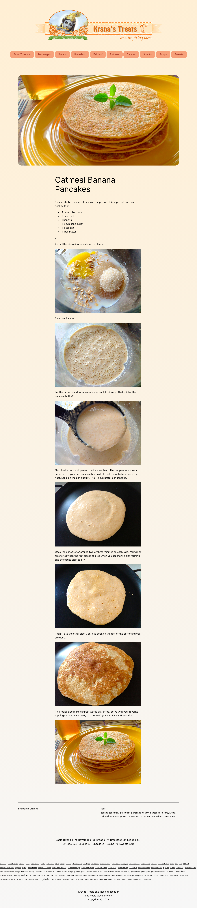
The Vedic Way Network (98, 895)
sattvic (159, 816)
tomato (149, 875)
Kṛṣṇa (172, 812)
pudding (17, 875)
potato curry (125, 872)
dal (180, 864)
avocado (3, 864)
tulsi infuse (174, 875)
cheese (68, 864)
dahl (176, 864)
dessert (186, 864)
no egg (31, 872)
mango (17, 872)
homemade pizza (87, 868)
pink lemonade (109, 872)
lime (1, 872)
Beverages (44, 54)
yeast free (103, 879)
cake (57, 864)
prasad (123, 816)
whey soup (79, 879)
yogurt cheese (133, 879)
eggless (18, 868)
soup (85, 875)
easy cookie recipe (7, 868)
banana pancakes (109, 812)
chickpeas (95, 864)
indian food (112, 868)
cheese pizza (77, 864)
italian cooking (123, 868)
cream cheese (134, 864)
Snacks (147, 54)
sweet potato (121, 875)
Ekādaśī (97, 54)
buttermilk (50, 864)
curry (172, 864)
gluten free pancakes (130, 812)
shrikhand (70, 875)
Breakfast (80, 54)
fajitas (24, 868)
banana (21, 864)
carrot (62, 864)
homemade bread (44, 868)
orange (70, 872)
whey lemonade (69, 879)
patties (89, 872)
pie (101, 872)
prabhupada (145, 872)
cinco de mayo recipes (120, 864)
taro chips (130, 875)
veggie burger (56, 879)
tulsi (167, 875)
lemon (172, 868)
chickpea (86, 864)
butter (43, 864)
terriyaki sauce (140, 875)
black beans (35, 864)
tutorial (24, 879)
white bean (89, 879)
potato (117, 872)
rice (39, 875)
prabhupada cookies (158, 872)
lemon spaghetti (190, 868)
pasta (83, 872)
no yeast (39, 872)
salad (43, 875)
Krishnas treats (144, 868)
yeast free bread (114, 879)
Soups (163, 54)
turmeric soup (16, 879)
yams (96, 879)
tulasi (161, 875)
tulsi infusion (183, 875)
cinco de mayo (105, 864)
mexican (24, 872)
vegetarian (169, 816)
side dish (78, 875)
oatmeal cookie (61, 872)
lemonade (179, 868)
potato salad (135, 872)
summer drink (93, 875)
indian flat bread (101, 868)
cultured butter (163, 864)
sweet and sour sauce (107, 875)
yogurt (124, 879)
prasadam (134, 816)
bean (27, 864)
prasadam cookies (6, 875)
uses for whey (33, 879)
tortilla (156, 875)
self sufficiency (60, 875)
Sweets (179, 54)
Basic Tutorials (22, 54)
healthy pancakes (151, 812)
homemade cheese (59, 868)
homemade (32, 868)
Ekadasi (134, 839)
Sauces (131, 54)
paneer (77, 872)
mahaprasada (9, 872)
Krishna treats (156, 868)
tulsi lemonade (5, 879)
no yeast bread (49, 872)
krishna (164, 812)
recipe (143, 816)
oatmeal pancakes (110, 816)
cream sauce (145, 864)
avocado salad (13, 864)
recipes (151, 816)
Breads (62, 54)
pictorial (96, 872)
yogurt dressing (145, 879)
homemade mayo (74, 868)
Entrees (114, 54)
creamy (154, 864)
